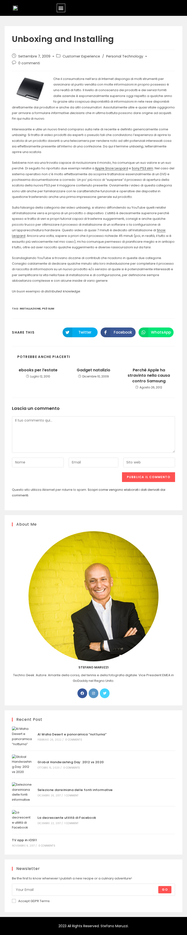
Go (165, 889)
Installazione (30, 308)
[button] (61, 8)
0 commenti (29, 63)
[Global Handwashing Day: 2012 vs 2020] (22, 764)
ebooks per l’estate (38, 370)
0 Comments (73, 740)
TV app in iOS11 (24, 840)
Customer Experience (81, 56)
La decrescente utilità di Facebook (66, 817)
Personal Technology (124, 56)
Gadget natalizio (93, 370)
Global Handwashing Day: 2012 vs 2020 (70, 762)
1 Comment (72, 795)
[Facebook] (82, 693)
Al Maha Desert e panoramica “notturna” (71, 734)
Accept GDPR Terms (34, 901)
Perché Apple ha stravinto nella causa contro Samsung (149, 375)
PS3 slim (48, 308)
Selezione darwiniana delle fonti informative (75, 790)
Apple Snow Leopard (111, 168)
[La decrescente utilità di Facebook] (22, 820)
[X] (105, 693)
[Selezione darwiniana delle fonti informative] (22, 792)
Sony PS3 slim (142, 168)
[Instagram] (93, 693)
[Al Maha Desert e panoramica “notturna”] (22, 736)
